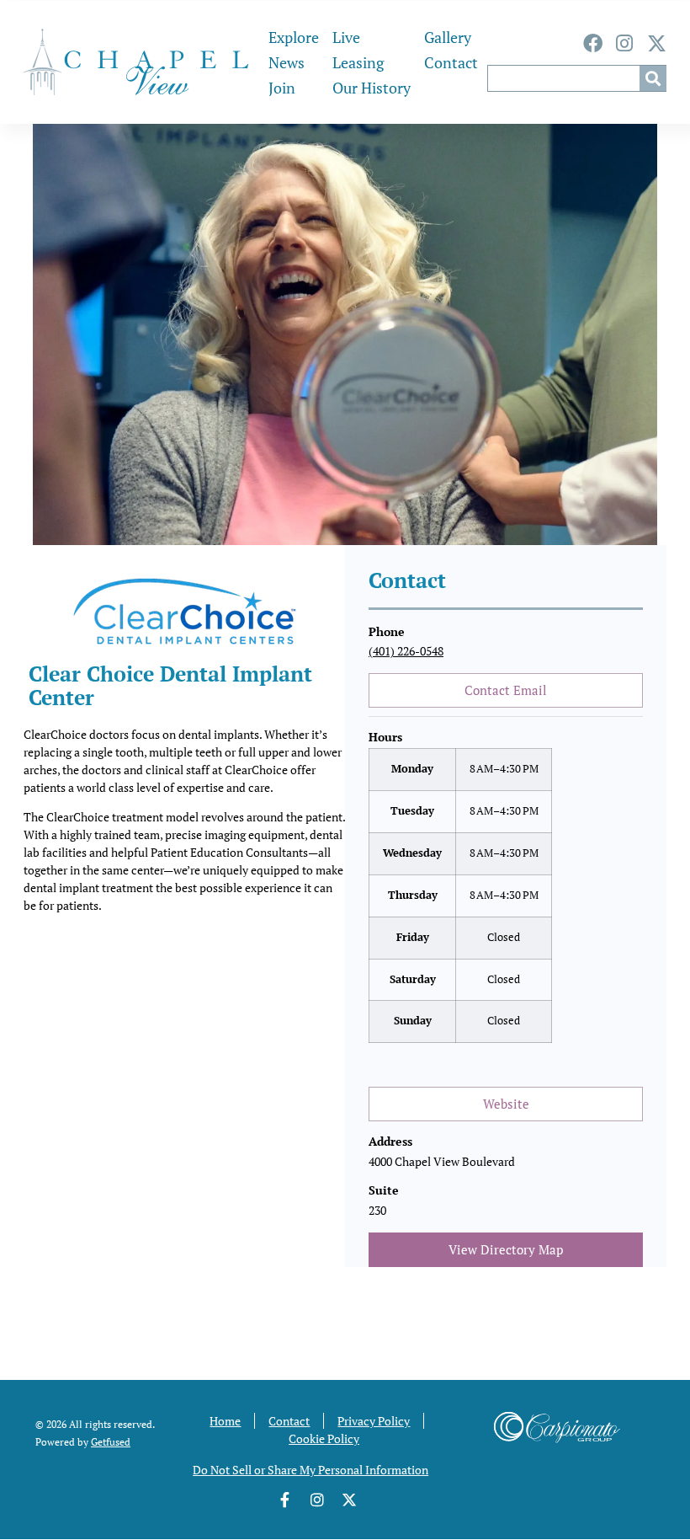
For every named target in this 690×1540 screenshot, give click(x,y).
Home (225, 1421)
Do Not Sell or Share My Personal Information (310, 1470)
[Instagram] (624, 43)
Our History (371, 88)
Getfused (110, 1442)
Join (281, 88)
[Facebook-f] (285, 1499)
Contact (451, 62)
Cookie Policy (324, 1438)
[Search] (653, 78)
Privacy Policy (373, 1421)
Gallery (447, 37)
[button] (460, 1064)
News (286, 62)
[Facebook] (592, 43)
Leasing (358, 62)
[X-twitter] (656, 43)
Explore (293, 37)
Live (346, 37)
